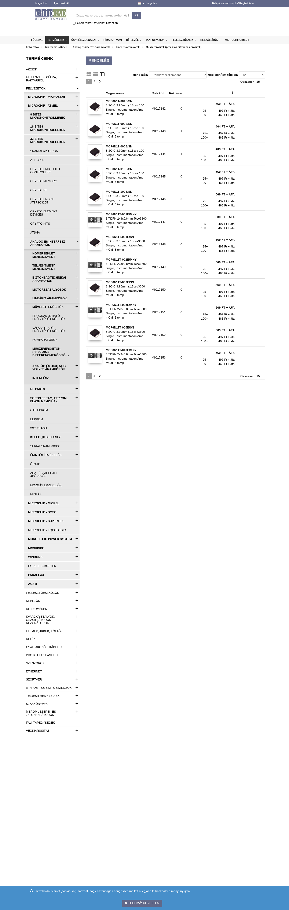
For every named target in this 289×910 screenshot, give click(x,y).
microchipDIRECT (237, 39)
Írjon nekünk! (61, 3)
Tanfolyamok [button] (155, 39)
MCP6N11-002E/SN (119, 123)
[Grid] (89, 74)
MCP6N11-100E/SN (119, 191)
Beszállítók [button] (209, 39)
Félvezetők (32, 47)
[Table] (102, 74)
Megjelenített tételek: (223, 74)
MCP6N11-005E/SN (119, 146)
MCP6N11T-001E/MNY (121, 214)
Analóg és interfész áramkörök (91, 47)
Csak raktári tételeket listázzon (97, 23)
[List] (96, 74)
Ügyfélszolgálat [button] (84, 39)
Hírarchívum (112, 39)
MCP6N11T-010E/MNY (121, 350)
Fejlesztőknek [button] (183, 39)
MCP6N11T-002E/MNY (121, 259)
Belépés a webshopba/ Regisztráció (233, 3)
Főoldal (37, 39)
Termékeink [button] (56, 39)
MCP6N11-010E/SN (119, 169)
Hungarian (150, 3)
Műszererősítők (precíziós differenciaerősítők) (173, 47)
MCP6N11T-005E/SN (120, 327)
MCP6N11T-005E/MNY (121, 305)
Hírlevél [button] (132, 39)
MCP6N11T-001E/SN (120, 237)
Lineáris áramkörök (128, 47)
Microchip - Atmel (55, 47)
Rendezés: (140, 74)
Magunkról (41, 3)
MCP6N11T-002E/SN (120, 282)
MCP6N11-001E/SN (119, 101)
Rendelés (99, 60)
